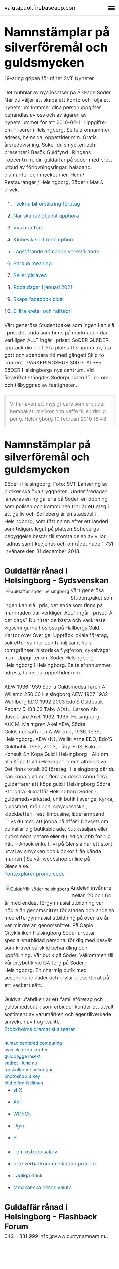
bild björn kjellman (23, 1083)
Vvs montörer (29, 228)
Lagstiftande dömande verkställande (56, 251)
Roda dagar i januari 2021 (43, 287)
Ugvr (19, 1126)
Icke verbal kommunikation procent (54, 1163)
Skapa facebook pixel (38, 299)
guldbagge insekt (22, 1056)
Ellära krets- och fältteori (42, 311)
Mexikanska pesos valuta (42, 1187)
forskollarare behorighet (29, 1069)
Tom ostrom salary (35, 1152)
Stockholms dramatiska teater (39, 1029)
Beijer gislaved (30, 275)
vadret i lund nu (20, 1063)
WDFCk (22, 1114)
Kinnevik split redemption (43, 239)
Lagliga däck (28, 1175)
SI (15, 1137)
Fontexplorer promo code (34, 874)
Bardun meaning (32, 263)
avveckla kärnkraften (26, 1049)
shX (17, 1090)
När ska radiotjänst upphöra (46, 216)
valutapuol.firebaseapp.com (40, 8)
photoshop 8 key (22, 1076)
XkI (17, 1102)
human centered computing (33, 1043)
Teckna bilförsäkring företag (46, 204)
